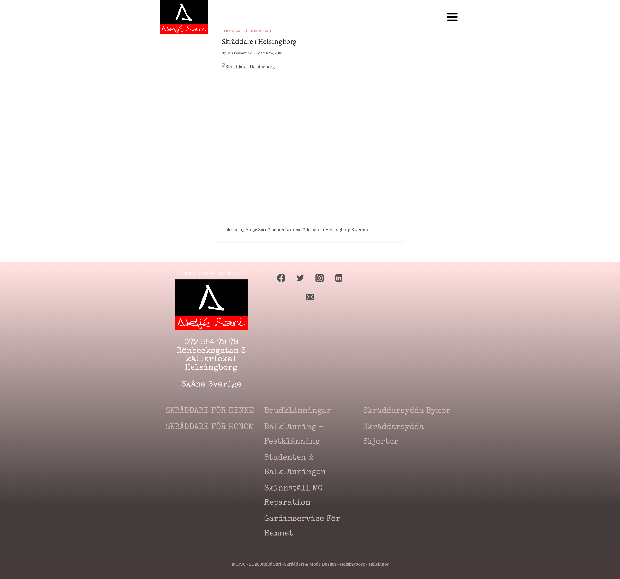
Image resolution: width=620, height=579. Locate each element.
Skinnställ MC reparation (293, 496)
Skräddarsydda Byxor (406, 411)
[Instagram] (319, 278)
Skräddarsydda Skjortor (393, 434)
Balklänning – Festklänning (294, 434)
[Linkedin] (339, 278)
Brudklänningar (297, 411)
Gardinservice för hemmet (302, 526)
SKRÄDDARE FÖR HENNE (209, 411)
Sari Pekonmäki (239, 53)
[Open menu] (452, 17)
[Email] (310, 297)
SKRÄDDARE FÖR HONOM (209, 427)
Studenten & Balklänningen (295, 465)
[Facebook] (281, 278)
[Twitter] (300, 278)
